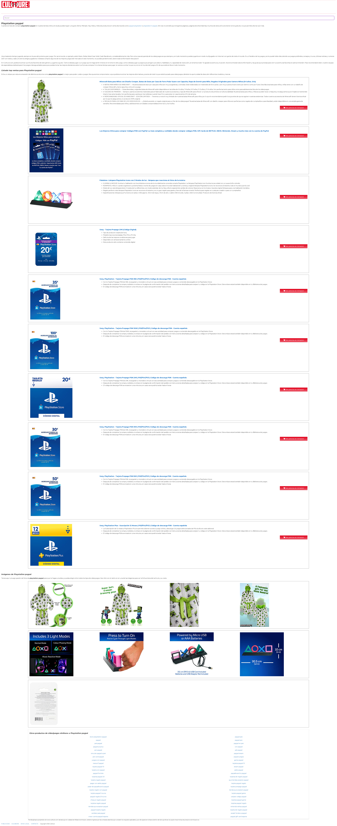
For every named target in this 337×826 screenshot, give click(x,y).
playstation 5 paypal (150, 26)
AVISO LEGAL (25, 824)
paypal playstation (135, 26)
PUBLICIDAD (5, 824)
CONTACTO (34, 824)
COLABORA (15, 824)
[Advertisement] (168, 41)
